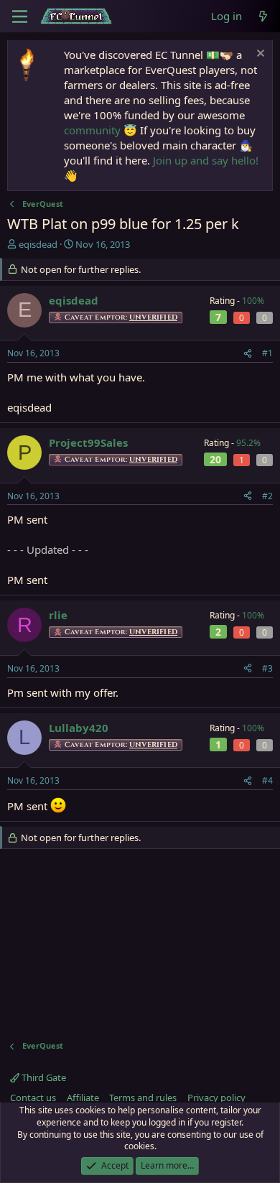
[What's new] (263, 16)
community (92, 130)
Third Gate (42, 1077)
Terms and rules (143, 1097)
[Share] (247, 353)
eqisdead (38, 244)
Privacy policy (216, 1097)
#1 (267, 353)
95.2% (248, 443)
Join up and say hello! (205, 160)
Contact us (33, 1097)
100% (253, 300)
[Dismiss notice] (259, 54)
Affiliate (83, 1097)
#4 (267, 780)
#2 (267, 496)
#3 (267, 668)
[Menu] (20, 16)
